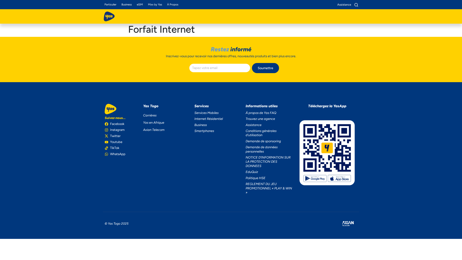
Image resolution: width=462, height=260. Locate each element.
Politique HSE (255, 178)
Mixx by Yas (155, 4)
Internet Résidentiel (208, 119)
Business (126, 4)
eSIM (140, 4)
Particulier (110, 4)
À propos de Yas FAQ (261, 113)
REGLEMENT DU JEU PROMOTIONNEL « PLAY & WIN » (269, 188)
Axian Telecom (153, 130)
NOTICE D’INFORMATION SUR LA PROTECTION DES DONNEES (268, 161)
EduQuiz (252, 172)
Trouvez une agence (260, 119)
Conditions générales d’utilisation (261, 133)
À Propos (172, 4)
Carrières (149, 115)
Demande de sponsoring (263, 141)
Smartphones (204, 131)
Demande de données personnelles (262, 149)
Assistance (253, 125)
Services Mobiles (206, 113)
